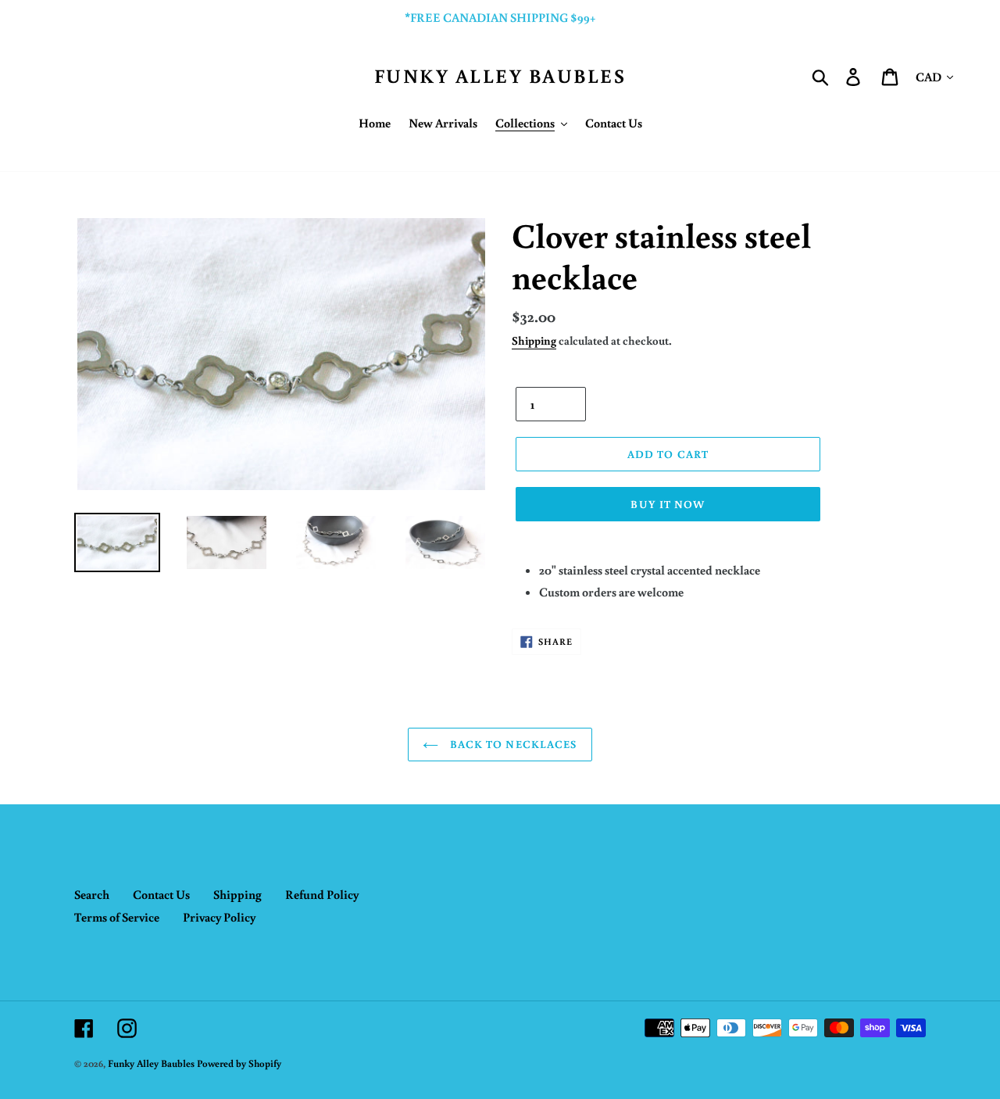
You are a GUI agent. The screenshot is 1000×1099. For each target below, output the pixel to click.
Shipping (534, 340)
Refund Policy (322, 894)
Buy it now (667, 504)
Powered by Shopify (239, 1063)
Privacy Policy (219, 917)
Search (91, 894)
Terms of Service (116, 917)
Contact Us (161, 894)
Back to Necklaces (511, 744)
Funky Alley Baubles (500, 76)
